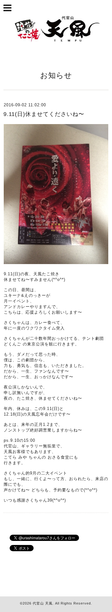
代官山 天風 (43, 603)
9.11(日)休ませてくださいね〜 (43, 114)
